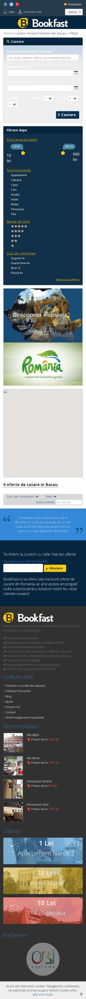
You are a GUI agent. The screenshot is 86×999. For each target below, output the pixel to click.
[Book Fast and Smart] (43, 27)
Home (7, 33)
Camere (13, 98)
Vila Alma (32, 758)
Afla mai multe (42, 994)
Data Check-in (18, 67)
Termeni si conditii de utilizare (25, 686)
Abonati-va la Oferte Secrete (25, 561)
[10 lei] (23, 153)
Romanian (74, 4)
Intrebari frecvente (18, 691)
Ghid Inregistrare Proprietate (25, 717)
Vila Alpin (32, 735)
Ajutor (9, 701)
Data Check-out (19, 82)
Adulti (38, 98)
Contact (11, 712)
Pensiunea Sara (37, 804)
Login (11, 12)
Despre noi (13, 707)
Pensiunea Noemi (39, 781)
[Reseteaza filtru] (67, 280)
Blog (8, 696)
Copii (63, 98)
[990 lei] (63, 153)
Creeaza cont (32, 12)
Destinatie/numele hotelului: (30, 51)
